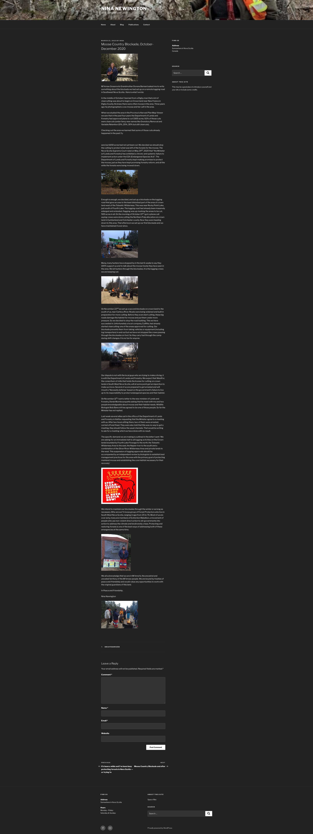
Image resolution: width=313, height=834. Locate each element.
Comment (106, 674)
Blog (122, 25)
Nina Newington (124, 8)
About (112, 25)
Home (103, 25)
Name (104, 708)
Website (105, 733)
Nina (122, 41)
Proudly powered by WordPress (160, 828)
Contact (146, 25)
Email (104, 720)
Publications (134, 25)
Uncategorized (112, 647)
